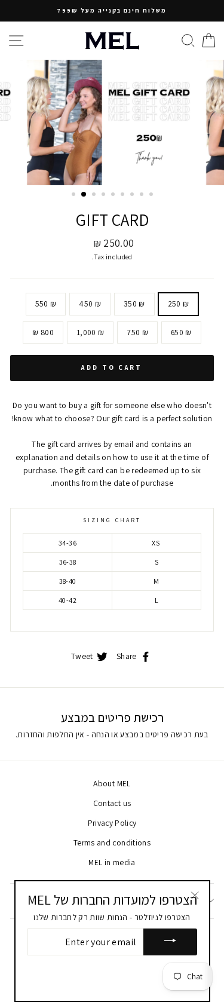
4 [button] (105, 195)
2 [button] (84, 195)
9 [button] (152, 195)
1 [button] (75, 195)
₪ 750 (137, 332)
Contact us (112, 803)
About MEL (111, 783)
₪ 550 (46, 303)
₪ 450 (90, 303)
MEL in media (111, 862)
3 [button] (95, 195)
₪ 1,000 (90, 332)
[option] (112, 11)
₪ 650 (181, 332)
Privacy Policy (112, 822)
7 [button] (133, 195)
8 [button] (143, 195)
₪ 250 (178, 303)
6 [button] (124, 195)
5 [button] (114, 195)
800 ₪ (43, 332)
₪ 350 (134, 303)
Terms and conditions (112, 842)
